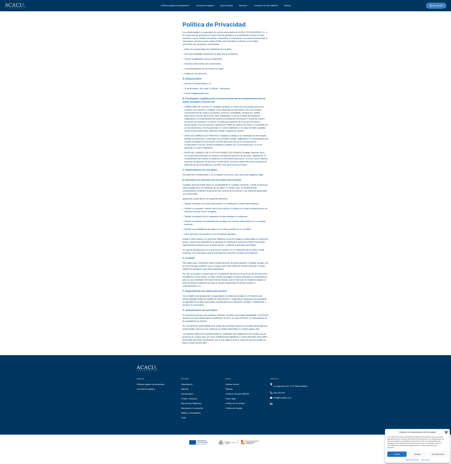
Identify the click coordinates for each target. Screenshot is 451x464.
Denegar (417, 454)
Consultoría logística (205, 5)
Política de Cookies (412, 459)
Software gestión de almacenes (175, 5)
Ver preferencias (438, 454)
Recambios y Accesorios (192, 408)
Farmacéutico (187, 394)
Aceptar (397, 454)
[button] (446, 432)
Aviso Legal (425, 459)
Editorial (184, 389)
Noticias (287, 5)
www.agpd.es (251, 253)
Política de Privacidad (235, 403)
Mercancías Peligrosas (191, 403)
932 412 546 (437, 5)
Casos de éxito (226, 5)
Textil (183, 418)
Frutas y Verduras (189, 398)
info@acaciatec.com (282, 398)
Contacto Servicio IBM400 (266, 5)
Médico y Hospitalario (190, 413)
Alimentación (187, 384)
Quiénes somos (232, 384)
